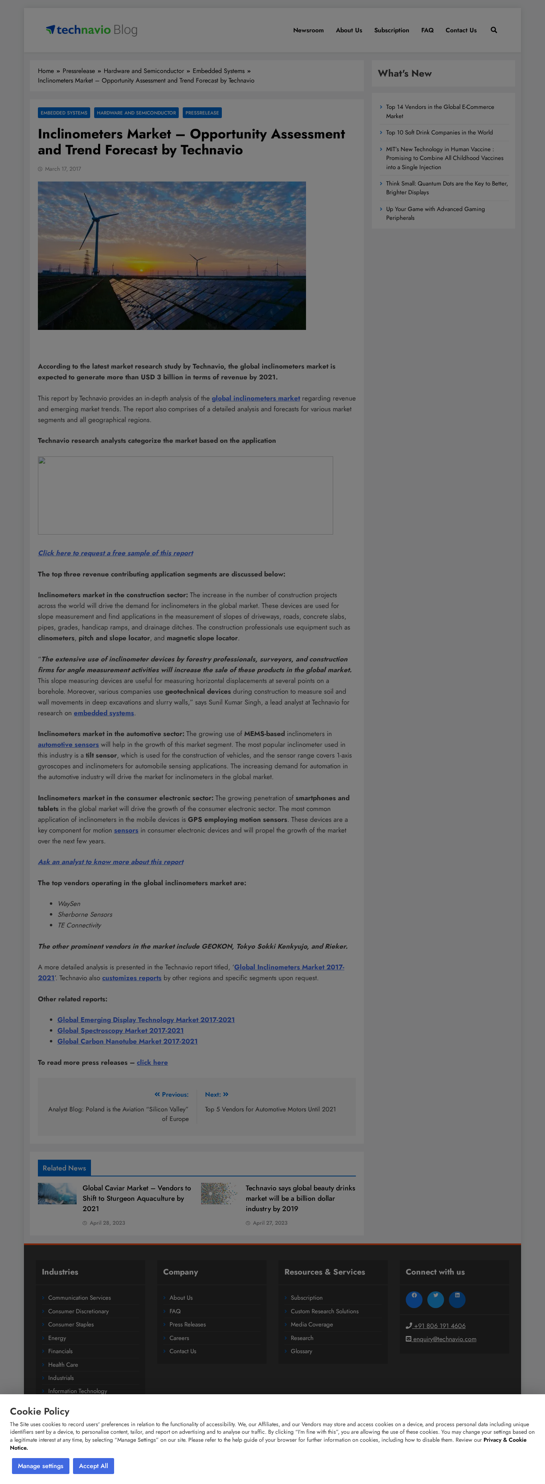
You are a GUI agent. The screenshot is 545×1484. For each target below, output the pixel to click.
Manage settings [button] (40, 1465)
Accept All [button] (93, 1465)
